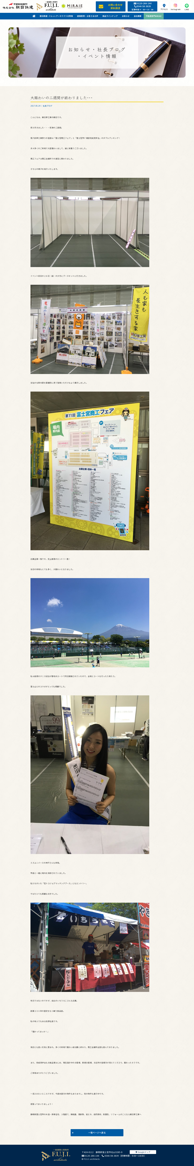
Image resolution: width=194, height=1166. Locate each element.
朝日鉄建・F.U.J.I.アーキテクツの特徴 (56, 16)
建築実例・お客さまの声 (87, 16)
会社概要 (137, 16)
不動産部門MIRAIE (154, 16)
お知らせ (126, 16)
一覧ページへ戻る (97, 1132)
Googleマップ (143, 1152)
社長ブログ (47, 105)
